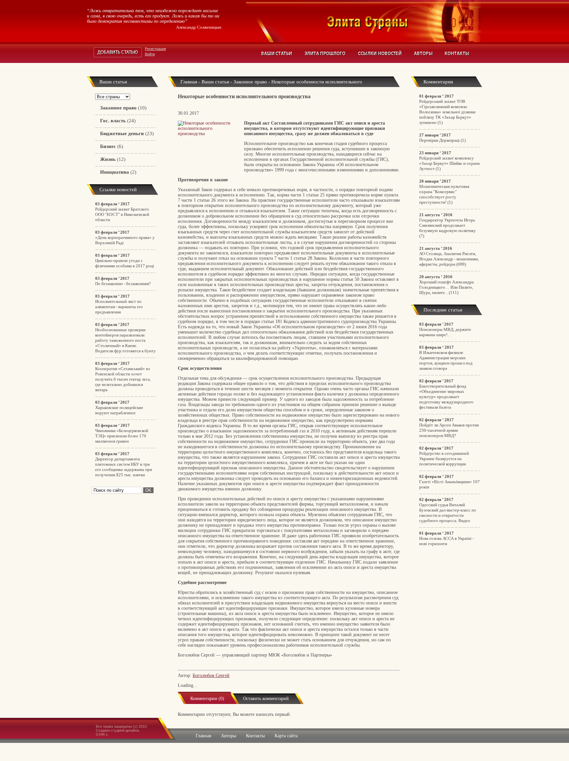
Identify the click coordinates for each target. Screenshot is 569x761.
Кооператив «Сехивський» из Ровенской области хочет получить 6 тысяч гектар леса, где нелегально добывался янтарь (123, 379)
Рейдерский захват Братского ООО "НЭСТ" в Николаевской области (122, 214)
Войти (150, 54)
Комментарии (438, 81)
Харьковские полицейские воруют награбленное (119, 410)
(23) (127, 133)
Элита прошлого (325, 53)
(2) (118, 172)
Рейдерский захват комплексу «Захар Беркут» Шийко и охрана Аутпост (449, 163)
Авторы (423, 53)
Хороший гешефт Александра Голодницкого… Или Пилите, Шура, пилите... (446, 287)
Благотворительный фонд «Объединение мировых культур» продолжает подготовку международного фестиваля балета (446, 397)
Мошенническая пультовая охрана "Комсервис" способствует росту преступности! (444, 194)
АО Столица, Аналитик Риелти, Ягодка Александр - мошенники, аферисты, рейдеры (449, 259)
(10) (123, 107)
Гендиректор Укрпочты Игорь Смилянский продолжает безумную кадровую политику (447, 225)
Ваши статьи (277, 53)
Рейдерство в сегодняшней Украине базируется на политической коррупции (444, 458)
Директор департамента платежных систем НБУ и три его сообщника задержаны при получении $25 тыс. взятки (123, 466)
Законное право (250, 81)
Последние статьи (442, 309)
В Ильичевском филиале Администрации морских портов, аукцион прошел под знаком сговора (446, 360)
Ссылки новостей (380, 53)
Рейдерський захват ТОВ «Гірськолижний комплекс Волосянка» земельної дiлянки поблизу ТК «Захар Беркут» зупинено (447, 112)
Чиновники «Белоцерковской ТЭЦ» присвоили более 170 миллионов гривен (121, 436)
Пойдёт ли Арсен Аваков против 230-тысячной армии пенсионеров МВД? (449, 430)
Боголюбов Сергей (211, 675)
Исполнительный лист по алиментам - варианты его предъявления (119, 306)
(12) (112, 159)
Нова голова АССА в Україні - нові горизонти (446, 541)
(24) (118, 120)
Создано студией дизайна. (118, 730)
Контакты (457, 53)
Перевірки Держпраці (439, 140)
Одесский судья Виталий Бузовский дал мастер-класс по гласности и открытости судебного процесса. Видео (447, 512)
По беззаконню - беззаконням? (123, 283)
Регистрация (155, 49)
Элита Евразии (404, 21)
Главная (188, 81)
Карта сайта (286, 735)
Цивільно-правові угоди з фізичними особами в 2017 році (124, 263)
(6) (111, 146)
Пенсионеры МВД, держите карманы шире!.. (445, 332)
